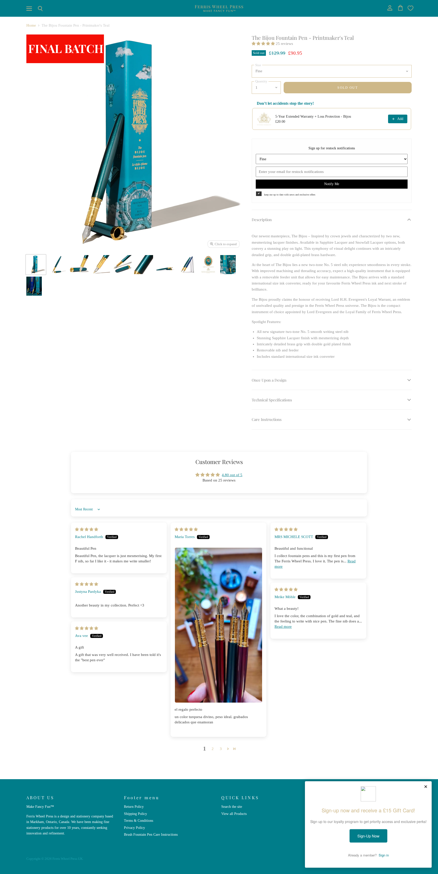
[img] (86, 529)
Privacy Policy (134, 828)
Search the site (231, 807)
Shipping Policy (135, 814)
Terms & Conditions (138, 820)
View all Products (234, 814)
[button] (264, 44)
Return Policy (134, 807)
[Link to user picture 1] (218, 625)
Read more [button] (283, 627)
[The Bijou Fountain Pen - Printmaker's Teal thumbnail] (36, 265)
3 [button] (221, 749)
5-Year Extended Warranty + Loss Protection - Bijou (313, 116)
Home (31, 25)
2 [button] (213, 749)
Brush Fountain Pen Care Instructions (151, 834)
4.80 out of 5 (232, 475)
